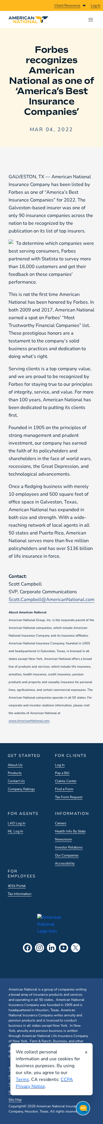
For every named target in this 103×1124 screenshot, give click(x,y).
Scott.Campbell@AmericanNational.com (51, 599)
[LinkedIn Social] (51, 947)
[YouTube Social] (63, 947)
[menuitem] (95, 5)
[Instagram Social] (39, 947)
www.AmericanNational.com (29, 721)
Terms (22, 1079)
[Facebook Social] (27, 947)
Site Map (15, 1099)
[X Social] (75, 947)
